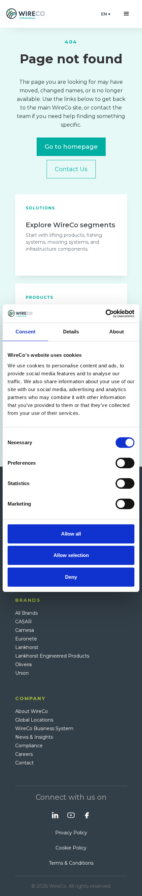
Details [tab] (71, 331)
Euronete (26, 639)
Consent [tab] (25, 331)
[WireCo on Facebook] (87, 815)
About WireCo (31, 711)
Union (22, 673)
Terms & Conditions (71, 863)
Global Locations (34, 720)
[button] (106, 13)
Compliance (29, 746)
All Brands (26, 613)
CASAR (23, 622)
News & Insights (34, 737)
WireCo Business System (44, 728)
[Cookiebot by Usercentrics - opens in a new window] (105, 313)
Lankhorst (26, 647)
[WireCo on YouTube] (71, 815)
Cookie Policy (71, 848)
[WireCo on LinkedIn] (55, 815)
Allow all (71, 534)
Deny (71, 577)
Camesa (24, 630)
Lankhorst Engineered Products (52, 656)
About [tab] (116, 331)
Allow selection (71, 555)
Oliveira (23, 664)
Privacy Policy (71, 833)
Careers (24, 754)
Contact (24, 763)
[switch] (125, 463)
